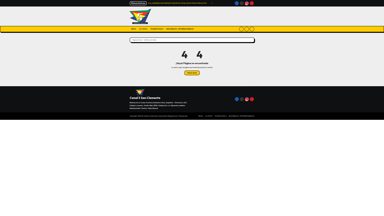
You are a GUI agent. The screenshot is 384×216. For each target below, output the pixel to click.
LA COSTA (143, 29)
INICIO (133, 29)
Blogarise (171, 116)
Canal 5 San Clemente (145, 98)
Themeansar (182, 116)
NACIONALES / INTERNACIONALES (180, 29)
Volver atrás (192, 73)
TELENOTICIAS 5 (156, 29)
